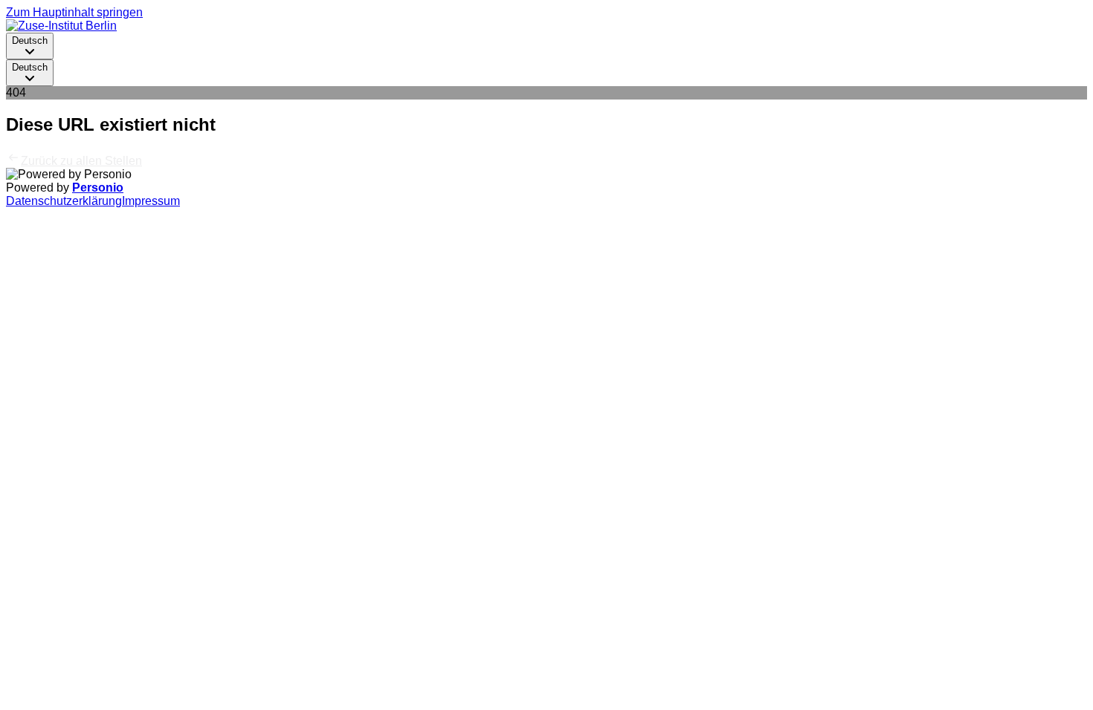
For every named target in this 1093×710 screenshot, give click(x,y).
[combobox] (30, 46)
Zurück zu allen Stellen (81, 160)
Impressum (151, 201)
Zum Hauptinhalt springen (74, 12)
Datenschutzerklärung (64, 201)
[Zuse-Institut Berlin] (61, 25)
